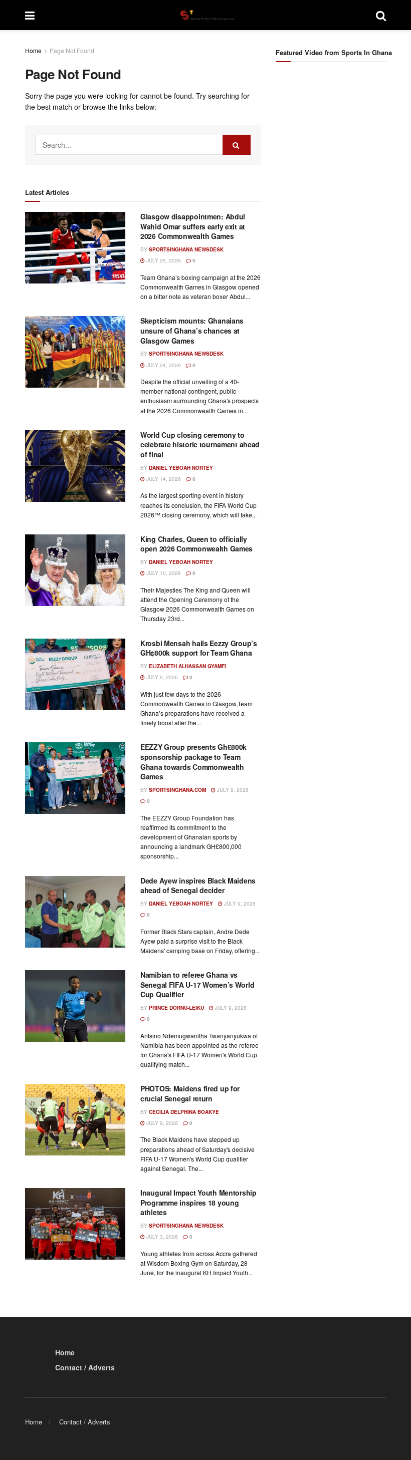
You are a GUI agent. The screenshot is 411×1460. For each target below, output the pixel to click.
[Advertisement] (343, 144)
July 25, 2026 (163, 260)
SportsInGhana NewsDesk (186, 249)
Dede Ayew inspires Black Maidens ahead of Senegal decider (198, 885)
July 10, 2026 (163, 572)
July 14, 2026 (163, 478)
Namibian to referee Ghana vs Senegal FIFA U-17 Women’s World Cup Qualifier (197, 984)
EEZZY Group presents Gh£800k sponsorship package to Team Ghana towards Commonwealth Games (193, 761)
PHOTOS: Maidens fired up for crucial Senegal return (190, 1093)
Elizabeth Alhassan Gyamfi (187, 666)
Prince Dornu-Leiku (176, 1007)
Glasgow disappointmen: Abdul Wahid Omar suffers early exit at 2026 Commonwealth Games (192, 226)
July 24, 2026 (163, 365)
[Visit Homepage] (205, 15)
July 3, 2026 (161, 1236)
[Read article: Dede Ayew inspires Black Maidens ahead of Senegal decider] (75, 912)
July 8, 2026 (232, 789)
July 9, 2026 (161, 677)
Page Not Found (72, 50)
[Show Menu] (30, 15)
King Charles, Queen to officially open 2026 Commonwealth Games (196, 544)
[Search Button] (381, 15)
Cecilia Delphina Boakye (184, 1111)
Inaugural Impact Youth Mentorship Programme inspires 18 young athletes (198, 1202)
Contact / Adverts (85, 1367)
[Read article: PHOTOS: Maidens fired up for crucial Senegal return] (75, 1119)
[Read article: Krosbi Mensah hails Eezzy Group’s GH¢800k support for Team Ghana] (75, 674)
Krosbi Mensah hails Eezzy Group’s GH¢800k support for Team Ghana (198, 648)
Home (33, 50)
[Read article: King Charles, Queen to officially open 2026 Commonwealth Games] (75, 570)
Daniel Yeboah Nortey (181, 467)
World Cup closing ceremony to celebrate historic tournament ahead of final (200, 444)
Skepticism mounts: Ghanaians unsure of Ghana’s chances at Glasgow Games (192, 330)
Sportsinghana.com (177, 789)
